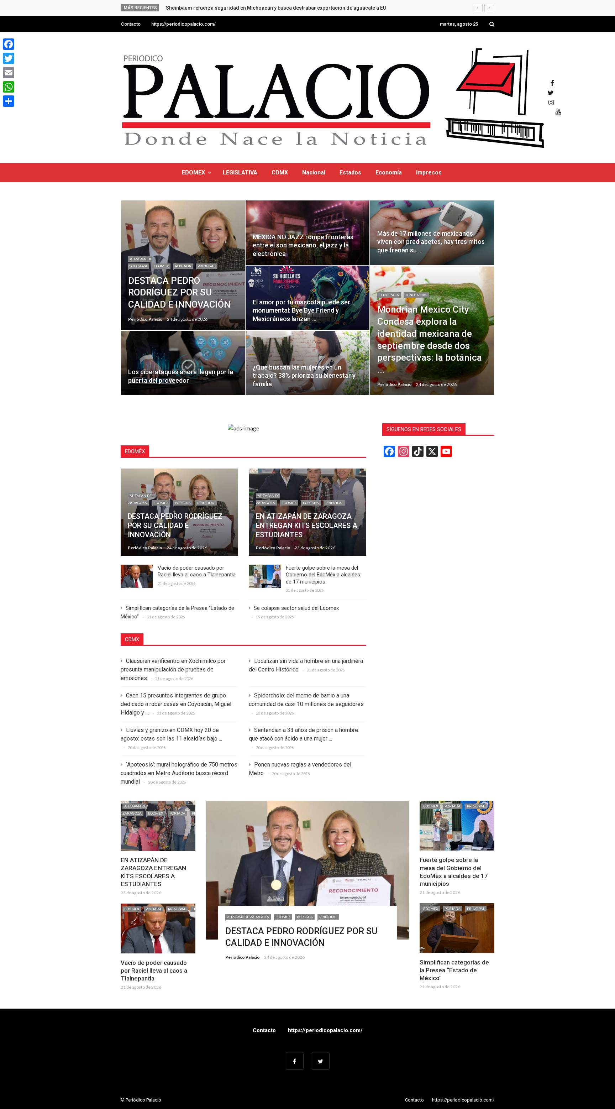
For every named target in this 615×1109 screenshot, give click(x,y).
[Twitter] (8, 58)
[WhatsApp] (8, 87)
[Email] (8, 73)
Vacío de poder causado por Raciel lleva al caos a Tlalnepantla (197, 571)
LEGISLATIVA (240, 172)
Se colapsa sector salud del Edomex (296, 608)
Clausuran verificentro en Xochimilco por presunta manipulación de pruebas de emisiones (173, 669)
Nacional (313, 172)
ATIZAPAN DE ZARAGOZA (248, 917)
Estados (350, 172)
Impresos (429, 172)
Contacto (131, 24)
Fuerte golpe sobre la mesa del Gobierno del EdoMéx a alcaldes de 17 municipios (323, 575)
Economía (388, 172)
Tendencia (389, 295)
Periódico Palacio (145, 319)
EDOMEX (193, 172)
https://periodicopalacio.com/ (183, 24)
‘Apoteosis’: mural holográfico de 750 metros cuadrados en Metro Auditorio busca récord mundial (179, 773)
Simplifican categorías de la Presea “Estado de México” (454, 970)
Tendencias (416, 295)
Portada (183, 266)
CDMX (280, 172)
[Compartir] (8, 101)
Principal (206, 266)
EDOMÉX (135, 451)
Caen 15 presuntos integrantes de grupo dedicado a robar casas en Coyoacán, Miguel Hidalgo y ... (176, 704)
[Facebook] (8, 44)
